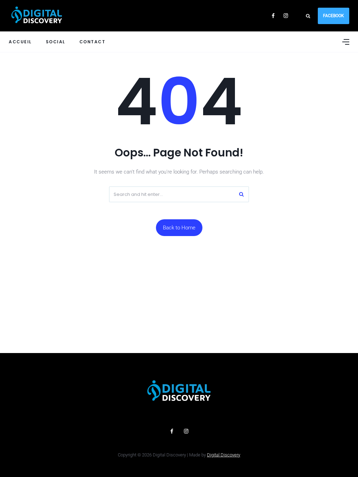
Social (55, 42)
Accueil (20, 42)
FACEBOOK (333, 15)
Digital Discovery (223, 454)
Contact (92, 42)
